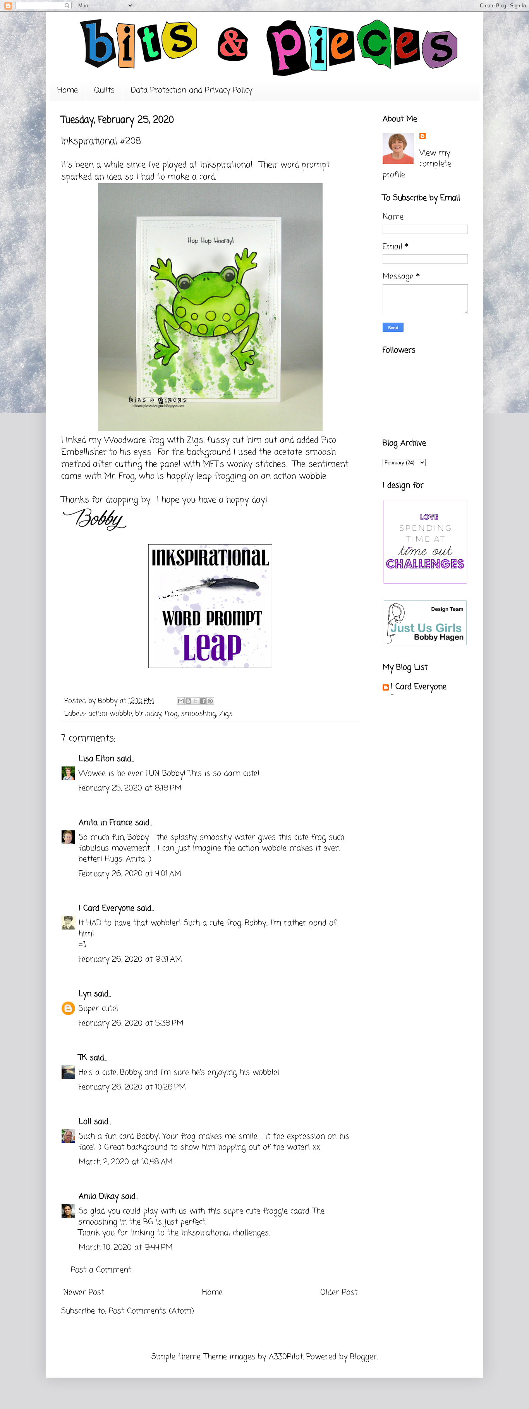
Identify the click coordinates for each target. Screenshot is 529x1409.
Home (67, 90)
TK (83, 1058)
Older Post (338, 1293)
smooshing (198, 713)
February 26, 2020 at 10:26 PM (132, 1087)
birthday (148, 713)
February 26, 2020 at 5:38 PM (131, 1023)
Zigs (226, 713)
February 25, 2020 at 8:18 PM (130, 788)
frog (171, 713)
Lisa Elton (96, 759)
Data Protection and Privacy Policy (191, 90)
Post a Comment (101, 1270)
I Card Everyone (106, 908)
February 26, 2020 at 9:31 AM (130, 960)
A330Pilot (286, 1357)
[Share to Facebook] (203, 701)
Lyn (86, 994)
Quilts (104, 90)
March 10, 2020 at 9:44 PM (126, 1248)
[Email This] (181, 701)
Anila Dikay (99, 1197)
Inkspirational (226, 165)
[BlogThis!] (188, 701)
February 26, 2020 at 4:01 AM (130, 874)
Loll (85, 1122)
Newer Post (83, 1293)
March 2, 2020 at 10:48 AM (126, 1162)
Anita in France (105, 823)
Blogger (363, 1357)
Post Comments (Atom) (151, 1311)
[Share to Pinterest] (210, 701)
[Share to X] (195, 701)
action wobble (110, 713)
